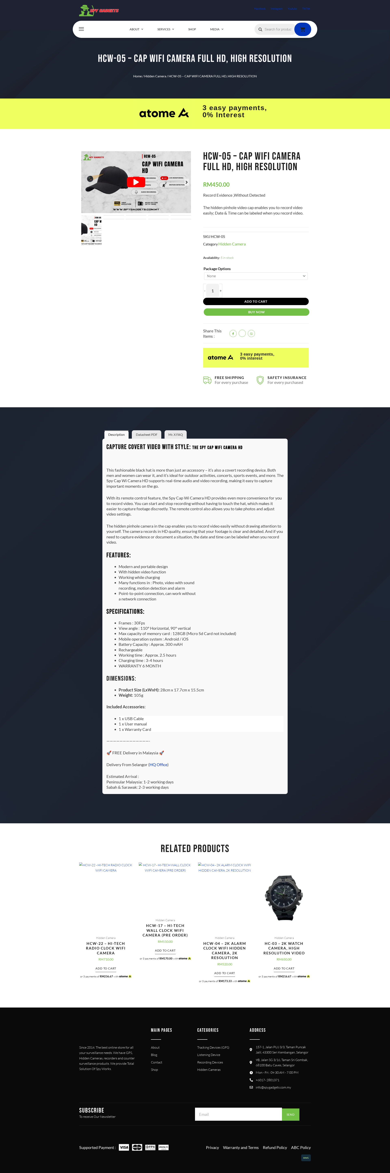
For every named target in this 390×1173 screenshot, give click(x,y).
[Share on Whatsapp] (251, 333)
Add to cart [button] (105, 968)
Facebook (260, 9)
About (134, 29)
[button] (136, 182)
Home (137, 76)
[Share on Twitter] (242, 333)
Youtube (292, 9)
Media (215, 29)
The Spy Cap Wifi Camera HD (217, 447)
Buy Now (256, 312)
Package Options (217, 268)
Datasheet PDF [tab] (146, 434)
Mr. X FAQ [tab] (175, 434)
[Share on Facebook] (233, 333)
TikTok (306, 9)
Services (163, 29)
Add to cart (256, 301)
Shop (192, 29)
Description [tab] (116, 434)
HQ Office (158, 764)
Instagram (277, 9)
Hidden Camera (155, 76)
